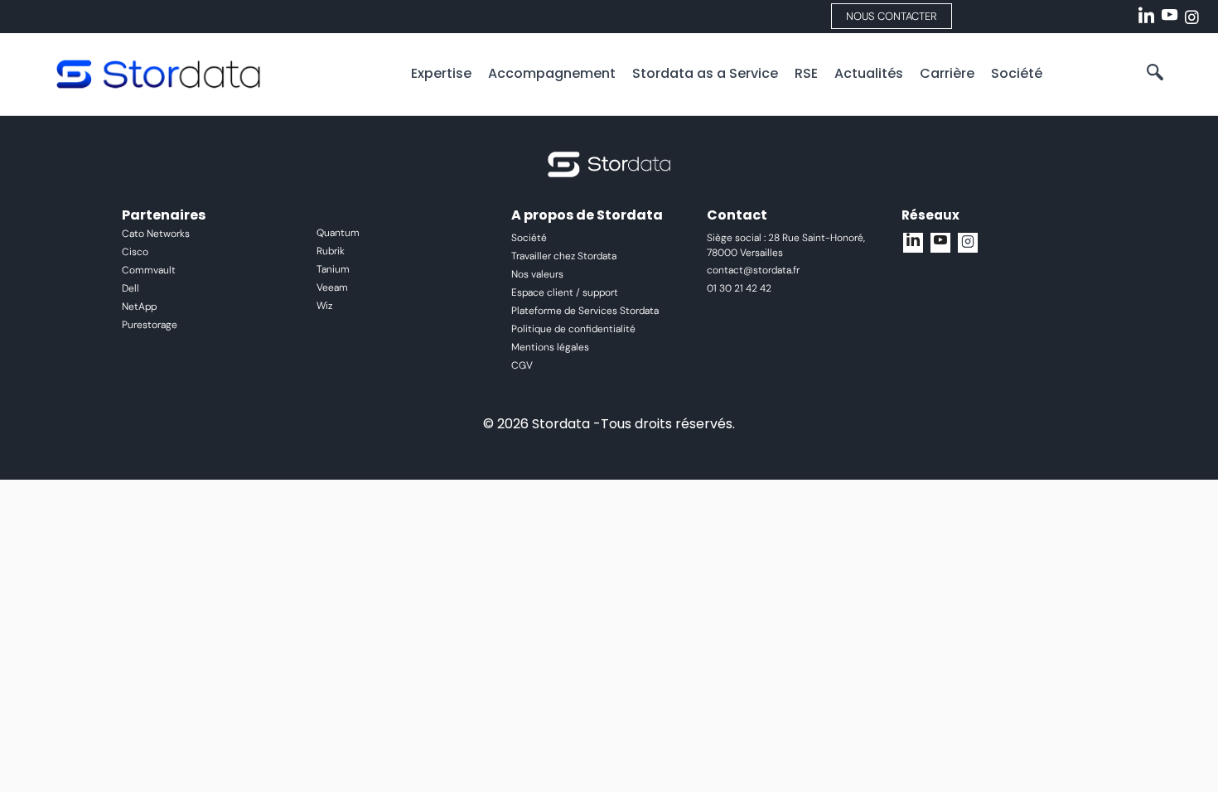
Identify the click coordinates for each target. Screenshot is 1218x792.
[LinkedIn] (1143, 10)
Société (1016, 73)
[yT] (940, 243)
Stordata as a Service (705, 73)
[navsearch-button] (1155, 73)
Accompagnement (552, 73)
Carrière (947, 73)
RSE (806, 73)
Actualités (868, 73)
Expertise (441, 73)
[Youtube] (1167, 10)
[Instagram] (1190, 10)
